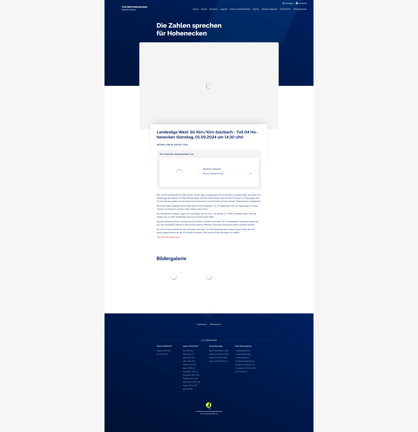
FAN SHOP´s (285, 9)
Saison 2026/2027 (164, 346)
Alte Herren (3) (241, 371)
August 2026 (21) (164, 351)
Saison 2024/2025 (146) (218, 351)
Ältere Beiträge (216, 346)
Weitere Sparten (269, 9)
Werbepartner (300, 9)
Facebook (303, 3)
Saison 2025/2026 (190, 346)
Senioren (213, 9)
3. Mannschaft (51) (242, 357)
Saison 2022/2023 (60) (218, 357)
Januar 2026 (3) (189, 368)
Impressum (202, 324)
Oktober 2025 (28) (190, 378)
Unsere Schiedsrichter (240, 9)
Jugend (223, 9)
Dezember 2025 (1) (190, 371)
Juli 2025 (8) (188, 389)
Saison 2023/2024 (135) (218, 354)
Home (196, 9)
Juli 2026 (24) (162, 354)
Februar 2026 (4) (189, 364)
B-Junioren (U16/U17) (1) (245, 364)
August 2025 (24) (190, 385)
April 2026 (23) (189, 357)
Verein (204, 9)
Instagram (289, 3)
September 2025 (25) (191, 382)
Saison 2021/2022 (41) (218, 361)
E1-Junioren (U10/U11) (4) (245, 368)
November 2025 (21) (191, 375)
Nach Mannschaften (243, 346)
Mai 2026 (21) (188, 354)
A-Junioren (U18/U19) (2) (245, 361)
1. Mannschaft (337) (243, 351)
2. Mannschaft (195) (243, 354)
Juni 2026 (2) (188, 351)
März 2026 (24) (189, 361)
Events (256, 9)
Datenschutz (215, 324)
